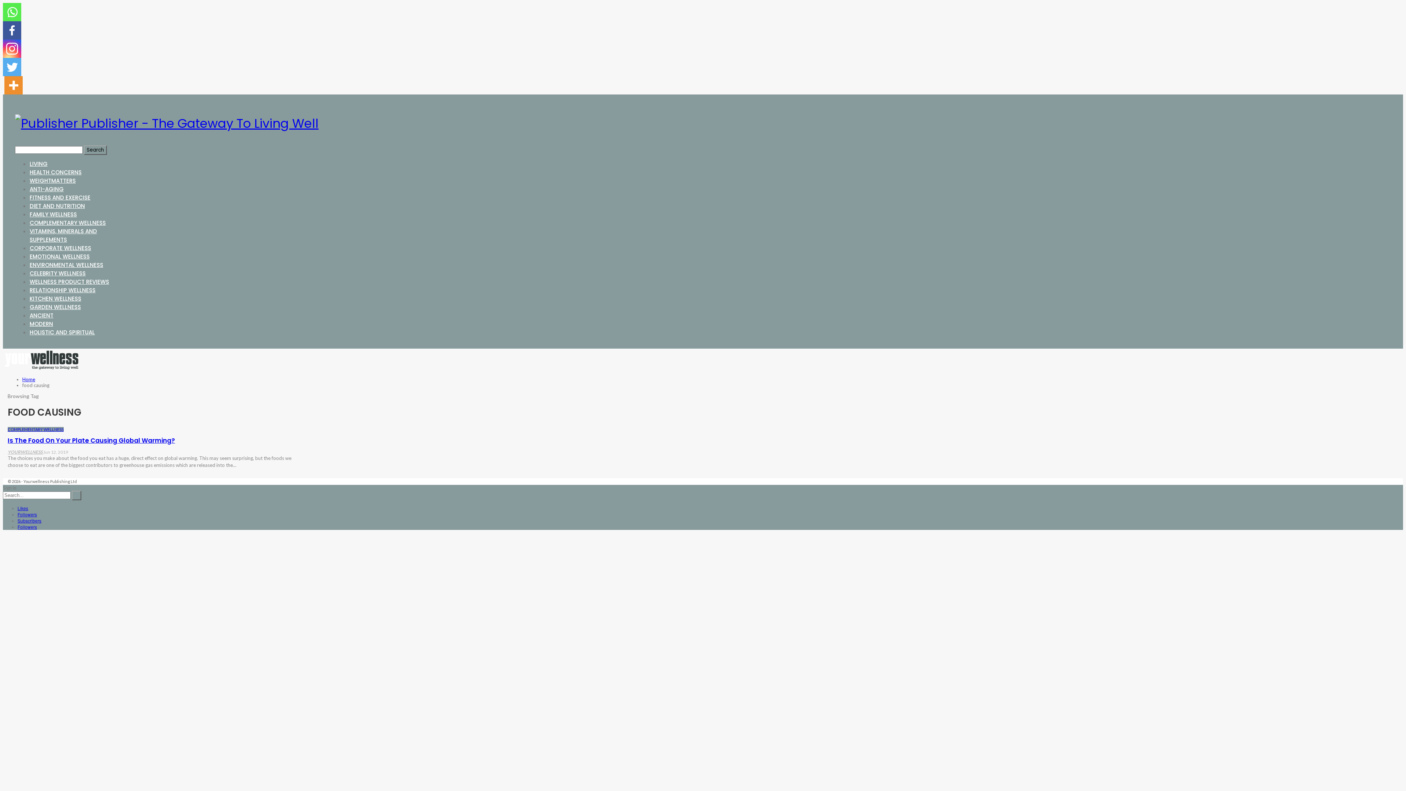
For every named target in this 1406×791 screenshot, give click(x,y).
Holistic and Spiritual (62, 332)
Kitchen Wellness (55, 298)
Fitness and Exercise (60, 197)
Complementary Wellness (68, 223)
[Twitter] (12, 67)
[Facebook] (12, 30)
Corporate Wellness (60, 248)
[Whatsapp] (12, 12)
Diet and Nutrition (57, 206)
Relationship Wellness (63, 290)
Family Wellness (53, 214)
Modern (41, 324)
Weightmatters (53, 181)
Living (39, 164)
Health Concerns (56, 172)
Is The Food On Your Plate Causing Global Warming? (91, 440)
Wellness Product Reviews (69, 282)
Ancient (41, 315)
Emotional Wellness (60, 256)
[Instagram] (12, 49)
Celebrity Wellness (58, 273)
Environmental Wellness (66, 265)
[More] (13, 85)
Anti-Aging (47, 189)
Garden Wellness (55, 307)
